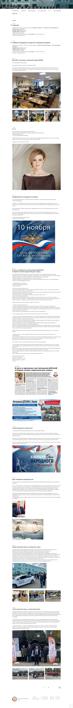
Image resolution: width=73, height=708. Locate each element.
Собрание (15, 25)
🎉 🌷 (14, 129)
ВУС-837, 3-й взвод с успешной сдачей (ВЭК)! (27, 60)
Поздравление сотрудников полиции (25, 197)
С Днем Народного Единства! (22, 428)
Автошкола (23, 10)
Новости (49, 10)
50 (48, 687)
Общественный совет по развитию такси (26, 547)
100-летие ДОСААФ (57, 10)
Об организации (15, 10)
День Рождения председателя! (22, 479)
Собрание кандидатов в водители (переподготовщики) (31, 43)
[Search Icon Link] (19, 13)
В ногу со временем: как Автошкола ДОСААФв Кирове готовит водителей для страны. (28, 271)
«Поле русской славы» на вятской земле (26, 609)
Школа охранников (32, 10)
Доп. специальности (42, 10)
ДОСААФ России (21, 3)
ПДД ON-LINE (14, 13)
